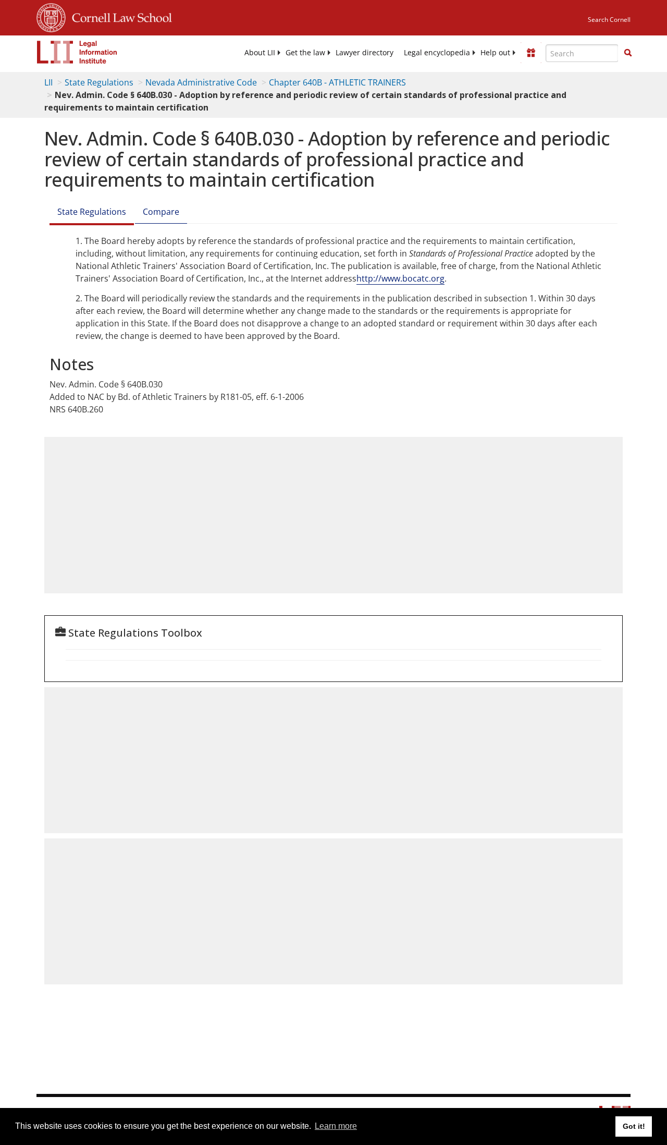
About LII (259, 52)
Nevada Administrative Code (201, 82)
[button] (628, 52)
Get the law (305, 52)
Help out (495, 52)
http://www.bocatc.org (400, 278)
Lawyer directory (364, 52)
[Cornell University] (51, 16)
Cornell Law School (119, 16)
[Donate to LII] (531, 52)
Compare (161, 211)
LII (48, 82)
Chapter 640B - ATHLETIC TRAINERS (337, 82)
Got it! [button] (634, 1126)
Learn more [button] (336, 1126)
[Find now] (628, 53)
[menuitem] (259, 52)
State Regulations (99, 82)
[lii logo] (77, 52)
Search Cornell (609, 19)
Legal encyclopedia (437, 52)
